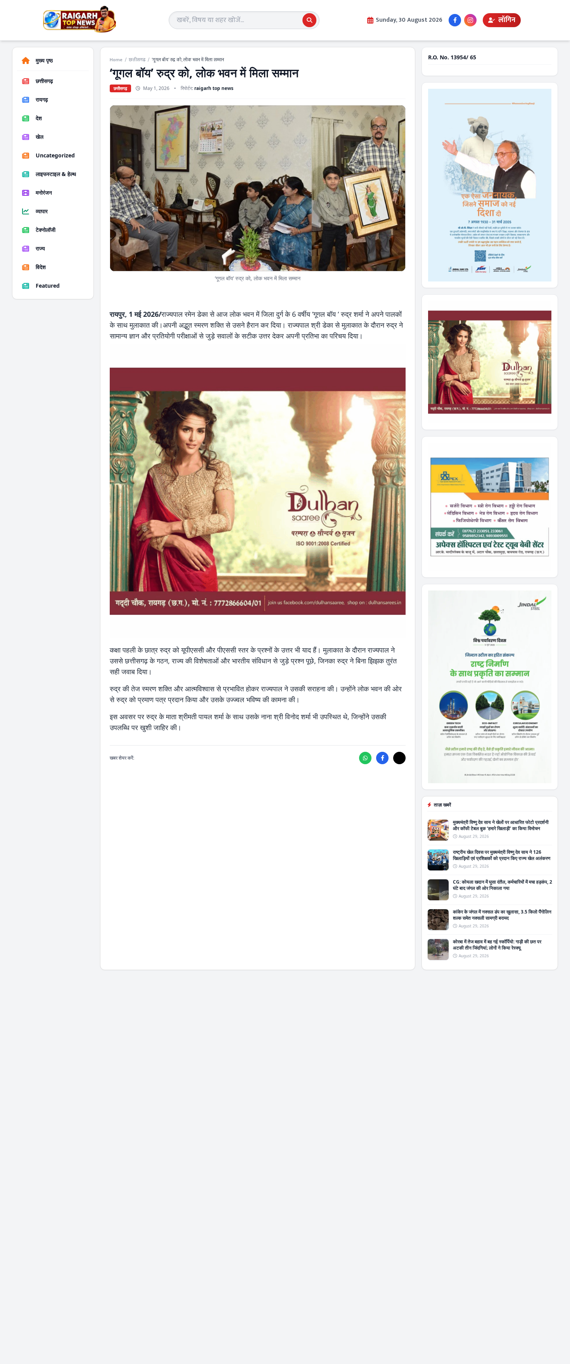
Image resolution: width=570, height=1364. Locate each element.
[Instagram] (470, 20)
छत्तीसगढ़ (137, 60)
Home (116, 60)
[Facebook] (455, 20)
